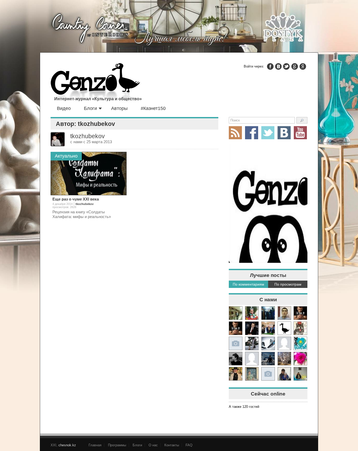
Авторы (119, 108)
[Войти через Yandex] (302, 66)
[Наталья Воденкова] (284, 358)
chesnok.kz (67, 445)
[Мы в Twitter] (267, 132)
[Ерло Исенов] (300, 343)
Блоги (90, 108)
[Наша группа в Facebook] (251, 132)
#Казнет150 (153, 108)
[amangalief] (300, 313)
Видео (64, 108)
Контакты (171, 445)
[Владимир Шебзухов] (235, 374)
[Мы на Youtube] (300, 132)
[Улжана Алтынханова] (235, 358)
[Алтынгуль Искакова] (284, 374)
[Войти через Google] (294, 66)
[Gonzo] (95, 83)
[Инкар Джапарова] (252, 343)
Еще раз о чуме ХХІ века (75, 199)
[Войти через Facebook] (270, 66)
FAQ (189, 445)
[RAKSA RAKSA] (284, 328)
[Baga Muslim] (268, 328)
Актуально (66, 156)
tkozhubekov (84, 203)
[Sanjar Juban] (268, 343)
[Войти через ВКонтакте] (278, 66)
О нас (153, 445)
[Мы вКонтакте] (284, 132)
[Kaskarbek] (268, 374)
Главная (95, 445)
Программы (117, 445)
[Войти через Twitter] (286, 66)
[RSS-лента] (235, 132)
